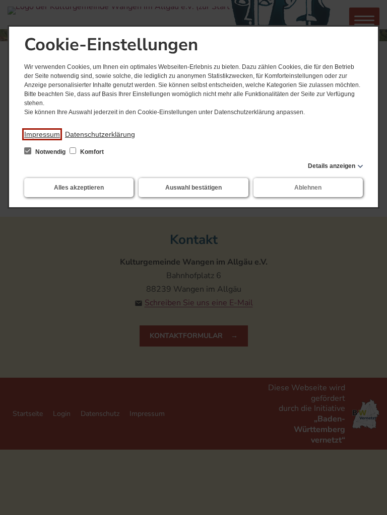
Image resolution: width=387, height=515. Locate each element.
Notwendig (50, 151)
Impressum (42, 134)
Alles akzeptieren (79, 187)
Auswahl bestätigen (193, 187)
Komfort (91, 151)
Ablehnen (307, 187)
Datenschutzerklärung (100, 134)
